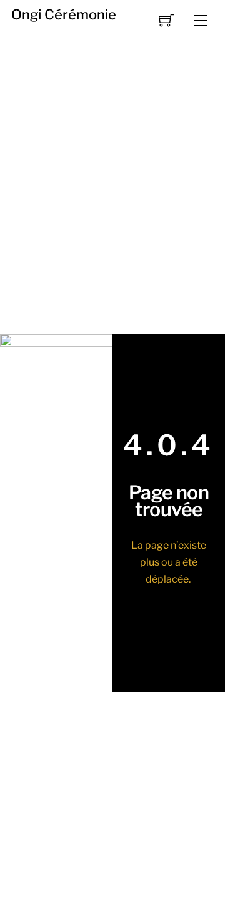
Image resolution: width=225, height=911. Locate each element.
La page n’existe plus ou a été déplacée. (168, 562)
